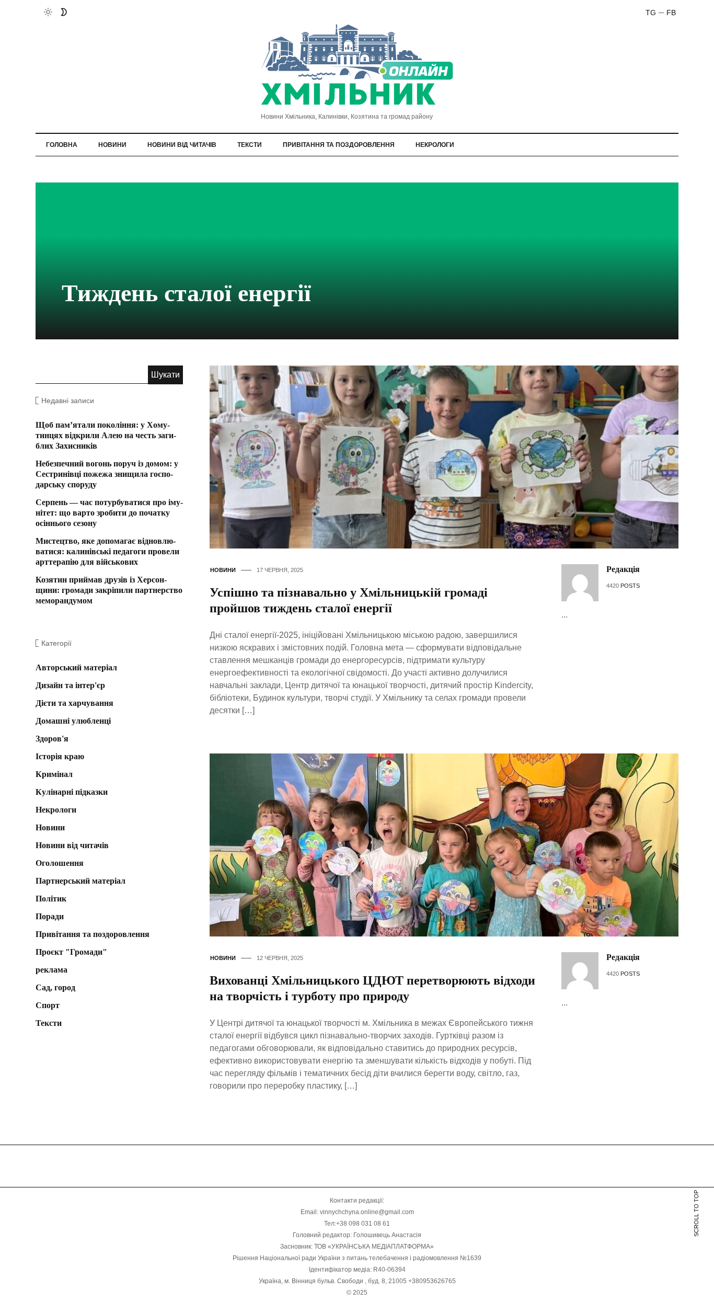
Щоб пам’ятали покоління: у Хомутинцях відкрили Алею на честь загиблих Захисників (106, 435)
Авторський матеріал (76, 667)
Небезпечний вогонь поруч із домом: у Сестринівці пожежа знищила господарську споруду (107, 474)
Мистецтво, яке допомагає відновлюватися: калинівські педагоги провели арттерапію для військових (107, 551)
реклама (51, 969)
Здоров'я (52, 738)
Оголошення (60, 863)
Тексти (249, 144)
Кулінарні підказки (72, 791)
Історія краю (60, 756)
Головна (61, 144)
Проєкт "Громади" (71, 951)
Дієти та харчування (74, 703)
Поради (50, 916)
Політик (51, 898)
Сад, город (55, 987)
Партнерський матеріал (80, 880)
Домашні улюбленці (73, 720)
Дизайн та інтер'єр (70, 685)
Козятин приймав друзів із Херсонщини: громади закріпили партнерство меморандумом (109, 590)
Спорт (48, 1005)
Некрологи (435, 144)
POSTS (630, 585)
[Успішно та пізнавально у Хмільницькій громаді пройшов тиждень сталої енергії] (453, 456)
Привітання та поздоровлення (339, 144)
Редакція (623, 569)
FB (671, 12)
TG (651, 12)
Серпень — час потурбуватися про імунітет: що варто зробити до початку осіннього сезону (109, 513)
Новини (112, 144)
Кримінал (54, 774)
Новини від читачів (181, 144)
